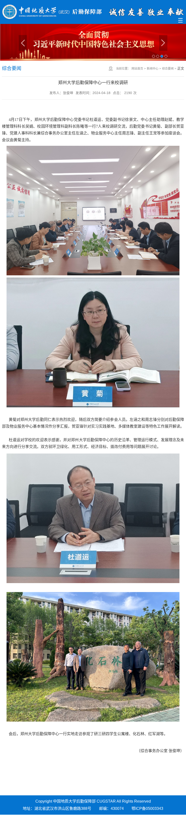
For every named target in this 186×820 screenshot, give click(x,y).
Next (163, 43)
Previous (23, 43)
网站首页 (137, 68)
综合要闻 (168, 68)
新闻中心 (152, 68)
